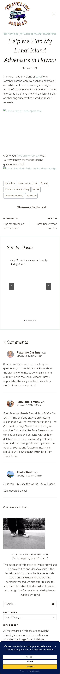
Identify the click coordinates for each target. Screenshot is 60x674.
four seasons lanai (27, 183)
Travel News (49, 34)
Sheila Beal (24, 472)
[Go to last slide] (11, 286)
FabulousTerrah (28, 401)
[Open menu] (54, 14)
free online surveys (28, 155)
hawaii (44, 183)
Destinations (11, 34)
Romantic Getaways (30, 34)
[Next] (48, 286)
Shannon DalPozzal (31, 207)
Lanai (39, 76)
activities (10, 183)
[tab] (24, 320)
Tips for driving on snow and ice (13, 223)
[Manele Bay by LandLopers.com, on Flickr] (30, 129)
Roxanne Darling (28, 352)
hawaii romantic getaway (17, 189)
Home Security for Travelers (46, 223)
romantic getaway (14, 196)
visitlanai (31, 196)
